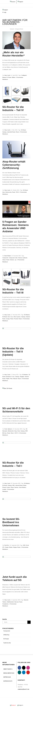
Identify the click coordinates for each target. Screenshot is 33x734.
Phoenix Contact (6, 487)
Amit (9, 316)
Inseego (8, 318)
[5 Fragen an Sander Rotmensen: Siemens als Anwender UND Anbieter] (16, 210)
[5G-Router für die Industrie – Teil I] (16, 450)
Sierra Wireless (22, 487)
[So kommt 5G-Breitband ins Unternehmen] (16, 507)
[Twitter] (23, 668)
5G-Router (23, 130)
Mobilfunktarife (10, 602)
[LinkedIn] (23, 672)
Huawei (6, 547)
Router (9, 77)
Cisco (11, 316)
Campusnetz (5, 257)
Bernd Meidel (7, 255)
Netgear (15, 547)
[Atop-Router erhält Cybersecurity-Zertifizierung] (16, 149)
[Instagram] (28, 668)
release (4, 259)
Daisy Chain (17, 431)
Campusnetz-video (13, 257)
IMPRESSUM (7, 677)
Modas (24, 485)
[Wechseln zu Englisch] (20, 2)
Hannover (20, 257)
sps (15, 259)
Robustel (15, 378)
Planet (11, 318)
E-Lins (13, 376)
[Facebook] (19, 668)
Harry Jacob (7, 75)
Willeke (13, 77)
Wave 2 (12, 433)
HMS (13, 485)
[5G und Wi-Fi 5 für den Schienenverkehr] (16, 396)
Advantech (8, 376)
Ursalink (4, 489)
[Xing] (19, 672)
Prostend (16, 318)
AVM (24, 545)
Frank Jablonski (8, 429)
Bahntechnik (11, 431)
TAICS (17, 192)
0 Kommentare (19, 77)
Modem (11, 547)
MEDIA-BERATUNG (8, 673)
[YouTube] (28, 672)
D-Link (27, 545)
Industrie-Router (19, 485)
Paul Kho (6, 545)
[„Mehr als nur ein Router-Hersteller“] (16, 40)
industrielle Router (11, 132)
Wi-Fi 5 (16, 433)
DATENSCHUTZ (7, 681)
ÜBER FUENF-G (7, 669)
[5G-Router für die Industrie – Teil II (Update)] (16, 336)
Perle (11, 378)
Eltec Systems (17, 316)
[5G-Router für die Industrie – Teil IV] (16, 95)
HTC (3, 547)
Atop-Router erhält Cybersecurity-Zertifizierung (13, 164)
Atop (3, 192)
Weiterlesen (5, 79)
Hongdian (22, 376)
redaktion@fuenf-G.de (23, 689)
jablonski (25, 257)
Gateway (4, 132)
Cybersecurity (8, 192)
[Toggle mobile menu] (30, 11)
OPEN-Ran (6, 634)
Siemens (12, 259)
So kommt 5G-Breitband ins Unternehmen (11, 522)
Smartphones (5, 604)
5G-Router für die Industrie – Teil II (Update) (13, 351)
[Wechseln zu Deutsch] (12, 705)
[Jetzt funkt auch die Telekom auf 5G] (16, 565)
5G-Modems (27, 314)
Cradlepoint (24, 75)
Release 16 (5, 77)
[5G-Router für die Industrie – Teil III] (16, 277)
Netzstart (16, 602)
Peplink (7, 378)
